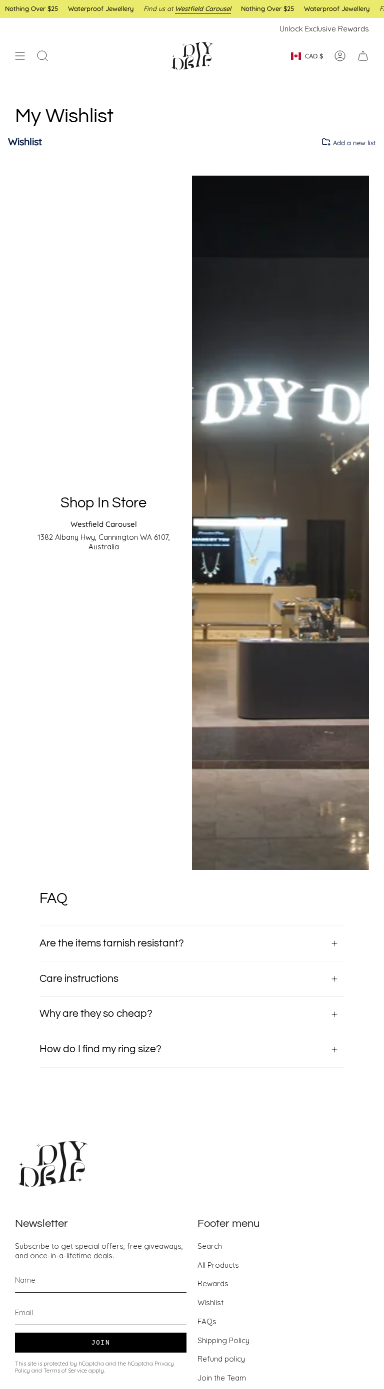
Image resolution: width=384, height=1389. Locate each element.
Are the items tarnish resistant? (112, 943)
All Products (218, 1265)
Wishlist (211, 1302)
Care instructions (79, 978)
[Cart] (363, 55)
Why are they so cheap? (96, 1013)
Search (210, 1246)
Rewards (213, 1283)
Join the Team (222, 1378)
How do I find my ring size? (101, 1049)
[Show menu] (20, 55)
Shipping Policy (224, 1340)
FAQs (207, 1321)
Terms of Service (65, 1370)
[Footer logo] (52, 1164)
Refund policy (221, 1359)
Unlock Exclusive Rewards (324, 28)
